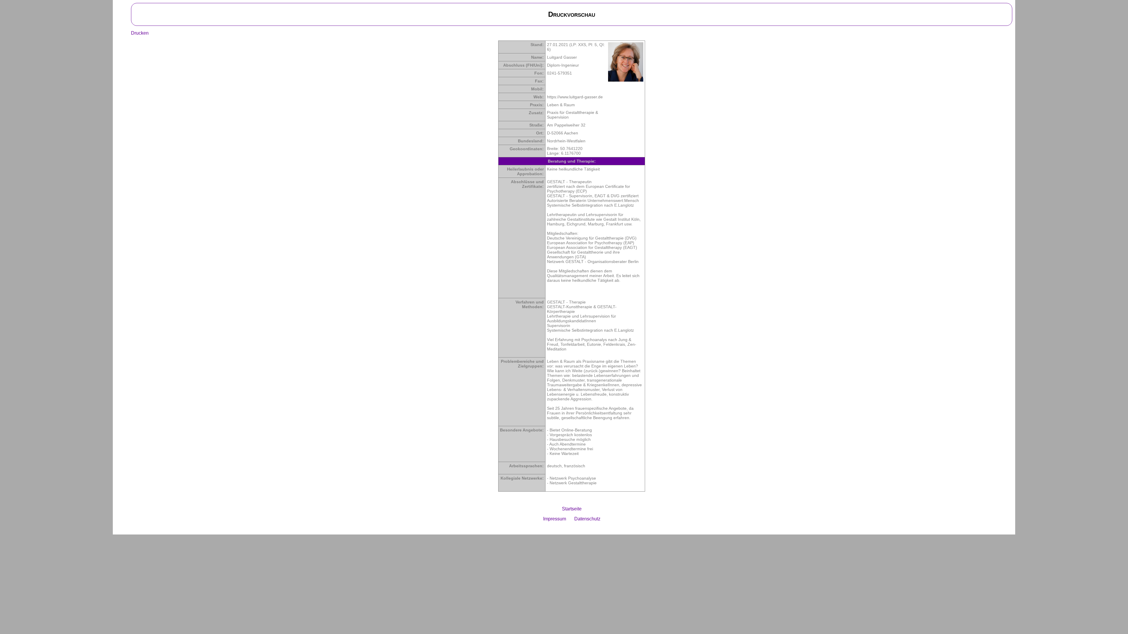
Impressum (554, 518)
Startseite (572, 508)
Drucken (140, 33)
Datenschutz (587, 518)
